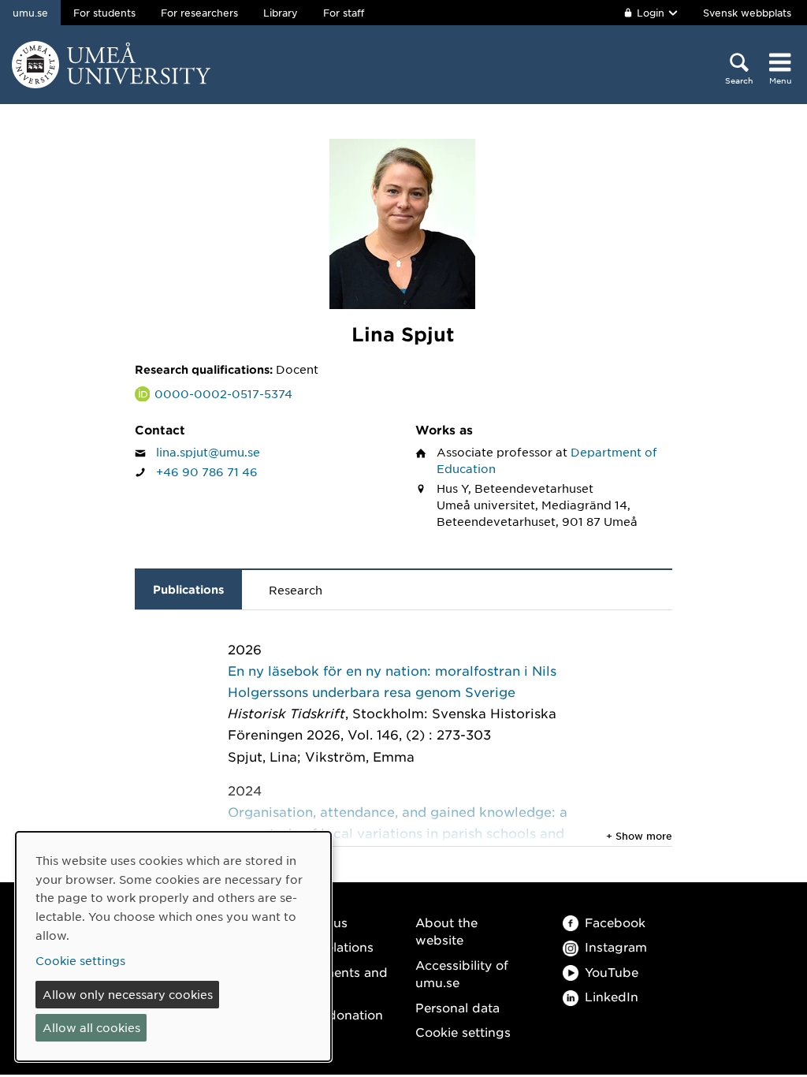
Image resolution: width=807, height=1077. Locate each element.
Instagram (616, 946)
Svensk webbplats (747, 12)
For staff (343, 12)
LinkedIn (611, 996)
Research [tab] (295, 590)
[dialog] (173, 946)
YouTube (611, 971)
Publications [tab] (188, 589)
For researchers (199, 12)
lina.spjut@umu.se (208, 452)
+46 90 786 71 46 (207, 471)
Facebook (615, 922)
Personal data (457, 1007)
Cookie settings (463, 1031)
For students (104, 12)
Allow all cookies (91, 1027)
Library (280, 12)
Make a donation (332, 1014)
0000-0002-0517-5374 (223, 393)
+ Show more (639, 835)
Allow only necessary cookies (128, 994)
